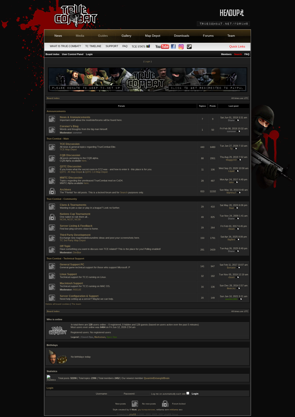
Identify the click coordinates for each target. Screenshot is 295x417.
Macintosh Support (71, 283)
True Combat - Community (62, 199)
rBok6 (231, 229)
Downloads (181, 35)
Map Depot (152, 35)
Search (124, 192)
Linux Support (68, 274)
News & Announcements (75, 117)
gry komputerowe (146, 409)
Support (112, 46)
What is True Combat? (65, 46)
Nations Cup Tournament (75, 214)
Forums (208, 35)
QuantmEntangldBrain (157, 378)
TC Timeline (93, 46)
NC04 (63, 219)
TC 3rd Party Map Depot (73, 240)
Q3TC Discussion (70, 166)
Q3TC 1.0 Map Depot (96, 172)
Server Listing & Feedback (76, 225)
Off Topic (65, 246)
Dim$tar (77, 252)
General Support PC (72, 264)
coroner (77, 132)
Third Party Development (75, 234)
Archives (65, 189)
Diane (231, 120)
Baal (231, 208)
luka (231, 182)
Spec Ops (112, 337)
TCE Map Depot (68, 149)
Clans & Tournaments (73, 204)
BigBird (231, 239)
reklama (174, 409)
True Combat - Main (58, 138)
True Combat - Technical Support (65, 258)
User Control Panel (72, 54)
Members (226, 54)
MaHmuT (231, 192)
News (58, 35)
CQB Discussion (70, 155)
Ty (231, 148)
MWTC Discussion (71, 177)
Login (89, 54)
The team (76, 304)
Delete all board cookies (58, 304)
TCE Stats (139, 46)
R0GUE (77, 289)
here (84, 160)
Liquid (231, 171)
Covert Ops (87, 337)
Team (231, 35)
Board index (52, 54)
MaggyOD (231, 160)
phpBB (132, 414)
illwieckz (231, 288)
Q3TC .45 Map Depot (71, 172)
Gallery (126, 35)
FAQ (124, 46)
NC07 (70, 219)
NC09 (78, 219)
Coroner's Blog (69, 126)
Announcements (56, 111)
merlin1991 (231, 299)
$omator (231, 267)
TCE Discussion (69, 144)
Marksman (99, 337)
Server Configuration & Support (79, 296)
